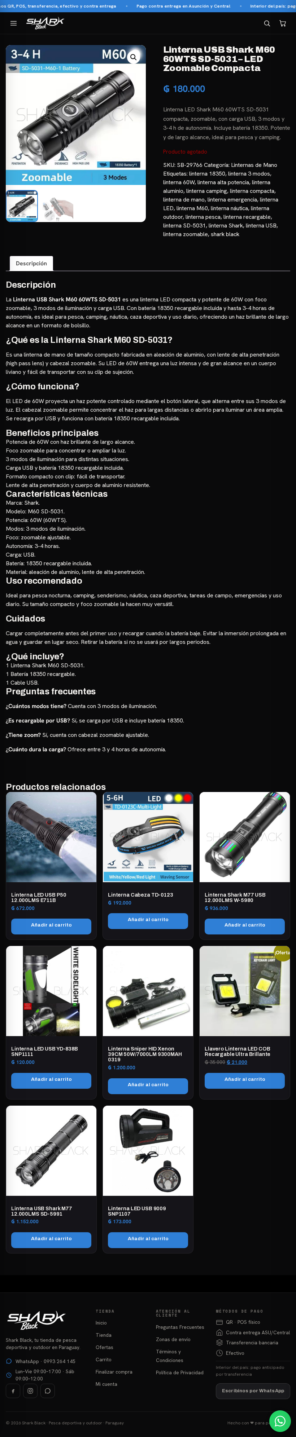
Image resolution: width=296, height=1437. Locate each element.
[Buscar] (266, 23)
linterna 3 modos (249, 173)
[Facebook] (13, 1391)
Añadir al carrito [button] (51, 925)
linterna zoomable (185, 234)
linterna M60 (192, 208)
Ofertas (104, 1347)
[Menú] (13, 23)
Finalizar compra (114, 1372)
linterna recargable (247, 217)
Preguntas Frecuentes (180, 1327)
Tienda (104, 1335)
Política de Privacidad (180, 1372)
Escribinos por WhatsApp (253, 1390)
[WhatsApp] (47, 1391)
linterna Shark (226, 225)
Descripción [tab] (31, 263)
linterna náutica (229, 208)
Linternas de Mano (254, 165)
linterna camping (206, 191)
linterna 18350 (207, 173)
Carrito (104, 1359)
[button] (133, 57)
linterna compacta (252, 191)
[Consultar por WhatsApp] (280, 1421)
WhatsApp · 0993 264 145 (45, 1361)
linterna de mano (184, 199)
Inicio (101, 1322)
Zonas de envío (173, 1339)
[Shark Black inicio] (45, 23)
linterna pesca (203, 217)
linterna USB (261, 225)
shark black (225, 234)
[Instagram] (30, 1391)
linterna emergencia (232, 199)
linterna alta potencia (223, 182)
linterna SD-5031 (184, 225)
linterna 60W (179, 182)
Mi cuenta (106, 1384)
